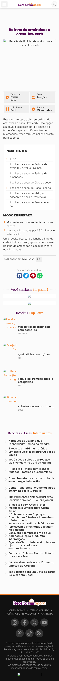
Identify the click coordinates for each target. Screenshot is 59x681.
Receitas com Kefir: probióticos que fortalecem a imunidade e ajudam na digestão (31, 526)
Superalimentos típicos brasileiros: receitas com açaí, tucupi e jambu (31, 498)
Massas (22, 333)
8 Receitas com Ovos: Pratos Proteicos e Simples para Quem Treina (29, 508)
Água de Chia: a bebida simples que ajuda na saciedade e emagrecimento (32, 545)
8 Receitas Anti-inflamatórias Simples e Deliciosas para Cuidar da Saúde (32, 451)
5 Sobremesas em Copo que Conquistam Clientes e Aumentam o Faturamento (31, 517)
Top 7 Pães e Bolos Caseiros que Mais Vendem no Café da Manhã (30, 461)
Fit (38, 259)
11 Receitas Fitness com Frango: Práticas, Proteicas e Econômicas (30, 470)
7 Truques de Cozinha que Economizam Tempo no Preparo (29, 442)
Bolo (20, 410)
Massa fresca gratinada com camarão (34, 328)
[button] (4, 4)
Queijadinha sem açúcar (34, 354)
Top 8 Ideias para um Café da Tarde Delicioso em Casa (32, 573)
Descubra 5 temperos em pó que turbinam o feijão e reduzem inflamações (30, 536)
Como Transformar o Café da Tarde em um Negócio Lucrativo (32, 489)
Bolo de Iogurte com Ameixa (36, 406)
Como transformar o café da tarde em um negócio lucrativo (31, 480)
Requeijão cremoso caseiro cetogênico (35, 380)
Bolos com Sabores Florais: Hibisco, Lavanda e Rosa (31, 554)
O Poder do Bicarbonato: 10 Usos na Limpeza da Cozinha (31, 564)
